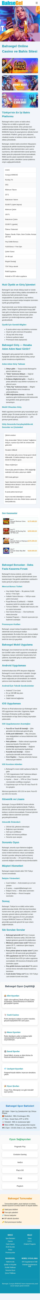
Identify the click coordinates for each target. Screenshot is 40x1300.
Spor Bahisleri (10, 1238)
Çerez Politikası (10, 1273)
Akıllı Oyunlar (10, 1247)
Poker (10, 1250)
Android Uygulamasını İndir (29, 1265)
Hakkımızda (10, 1262)
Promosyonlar (10, 1252)
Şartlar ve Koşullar (10, 1264)
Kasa (29, 1238)
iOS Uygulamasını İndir (29, 1262)
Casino (10, 1241)
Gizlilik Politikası (10, 1267)
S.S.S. (30, 1241)
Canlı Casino (10, 1244)
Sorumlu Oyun (10, 1270)
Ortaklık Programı (30, 1244)
